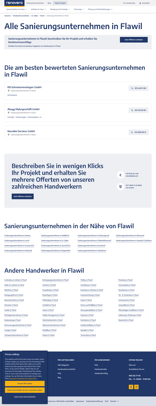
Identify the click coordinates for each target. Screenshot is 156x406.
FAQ (59, 373)
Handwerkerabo (101, 369)
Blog (49, 3)
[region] (25, 377)
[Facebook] (131, 387)
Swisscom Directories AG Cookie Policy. (23, 378)
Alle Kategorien (63, 365)
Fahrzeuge (78, 9)
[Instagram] (136, 387)
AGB (106, 401)
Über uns (132, 365)
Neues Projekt (60, 3)
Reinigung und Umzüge (59, 9)
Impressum (80, 401)
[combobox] (114, 401)
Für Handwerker (129, 3)
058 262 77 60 (134, 376)
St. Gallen (34, 16)
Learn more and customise (24, 396)
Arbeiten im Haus (37, 9)
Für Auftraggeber (66, 360)
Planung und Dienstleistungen (99, 9)
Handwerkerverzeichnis (35, 3)
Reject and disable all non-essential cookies (24, 390)
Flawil (42, 16)
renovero (7, 16)
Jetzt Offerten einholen (23, 196)
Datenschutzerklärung (94, 401)
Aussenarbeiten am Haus (15, 9)
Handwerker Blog (101, 373)
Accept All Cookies (24, 383)
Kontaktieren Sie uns (136, 369)
